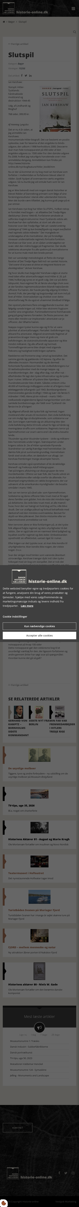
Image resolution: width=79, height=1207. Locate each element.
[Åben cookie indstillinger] (4, 1203)
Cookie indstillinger (15, 616)
